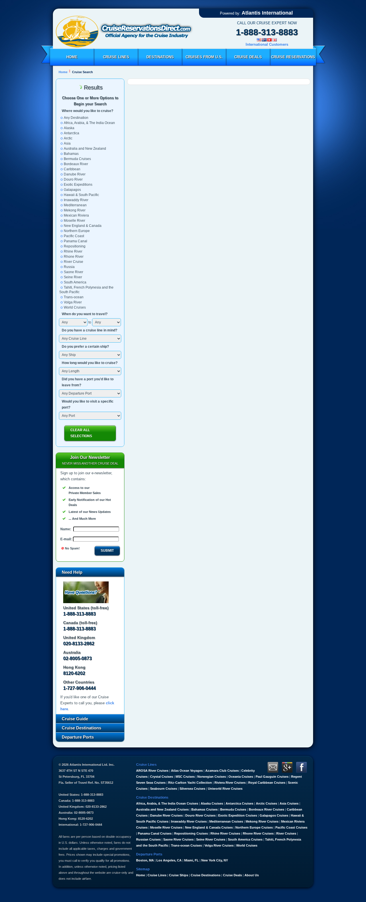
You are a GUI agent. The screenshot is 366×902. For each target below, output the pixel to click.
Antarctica (71, 133)
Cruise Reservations (293, 57)
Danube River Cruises (166, 815)
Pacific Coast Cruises (291, 827)
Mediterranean (75, 205)
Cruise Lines (116, 57)
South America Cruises (245, 839)
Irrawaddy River (76, 200)
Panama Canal (75, 241)
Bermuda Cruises (77, 159)
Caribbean (72, 169)
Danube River (74, 174)
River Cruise (73, 262)
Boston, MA (145, 860)
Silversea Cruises (192, 788)
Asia (67, 143)
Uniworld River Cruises (225, 788)
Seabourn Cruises (163, 788)
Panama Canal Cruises (155, 833)
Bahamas (71, 154)
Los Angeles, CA (169, 860)
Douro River (73, 179)
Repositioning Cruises (191, 833)
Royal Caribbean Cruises (266, 782)
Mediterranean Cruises (226, 821)
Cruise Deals (248, 57)
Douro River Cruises (200, 815)
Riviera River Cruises (230, 782)
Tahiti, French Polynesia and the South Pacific (86, 289)
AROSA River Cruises (152, 770)
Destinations (160, 57)
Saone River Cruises (178, 839)
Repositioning (74, 246)
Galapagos (72, 190)
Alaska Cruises (212, 803)
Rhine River (73, 251)
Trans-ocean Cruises (186, 845)
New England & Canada (83, 226)
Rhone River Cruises (258, 833)
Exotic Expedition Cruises (237, 815)
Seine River (73, 277)
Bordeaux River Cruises (266, 809)
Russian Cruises (148, 839)
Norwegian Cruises (211, 776)
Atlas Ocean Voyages (187, 770)
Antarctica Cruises (239, 803)
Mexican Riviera (76, 215)
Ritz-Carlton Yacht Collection (190, 782)
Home (71, 57)
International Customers (267, 44)
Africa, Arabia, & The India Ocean (89, 123)
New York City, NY (214, 860)
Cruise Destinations (205, 875)
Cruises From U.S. (204, 57)
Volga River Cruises (219, 845)
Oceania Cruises (240, 776)
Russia (69, 267)
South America (75, 282)
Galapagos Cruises (274, 815)
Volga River (73, 302)
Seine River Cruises (210, 839)
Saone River (73, 272)
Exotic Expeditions (78, 185)
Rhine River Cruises (225, 833)
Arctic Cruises (266, 803)
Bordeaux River (76, 164)
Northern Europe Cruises (254, 827)
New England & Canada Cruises (209, 827)
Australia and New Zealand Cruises (162, 809)
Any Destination (76, 118)
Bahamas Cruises (204, 809)
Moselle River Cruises (166, 827)
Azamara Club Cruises (222, 770)
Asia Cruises (289, 803)
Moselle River (74, 221)
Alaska (69, 128)
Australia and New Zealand (85, 149)
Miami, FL (191, 860)
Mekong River (74, 210)
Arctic (68, 138)
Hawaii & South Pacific (81, 195)
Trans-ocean (73, 297)
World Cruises (75, 307)
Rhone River (73, 257)
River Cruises (286, 833)
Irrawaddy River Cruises (189, 821)
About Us (251, 875)
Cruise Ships (178, 875)
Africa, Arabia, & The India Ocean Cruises (167, 803)
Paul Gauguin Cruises (272, 776)
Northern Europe (77, 231)
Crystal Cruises (161, 776)
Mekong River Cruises (262, 821)
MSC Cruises (185, 776)
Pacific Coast (74, 236)
